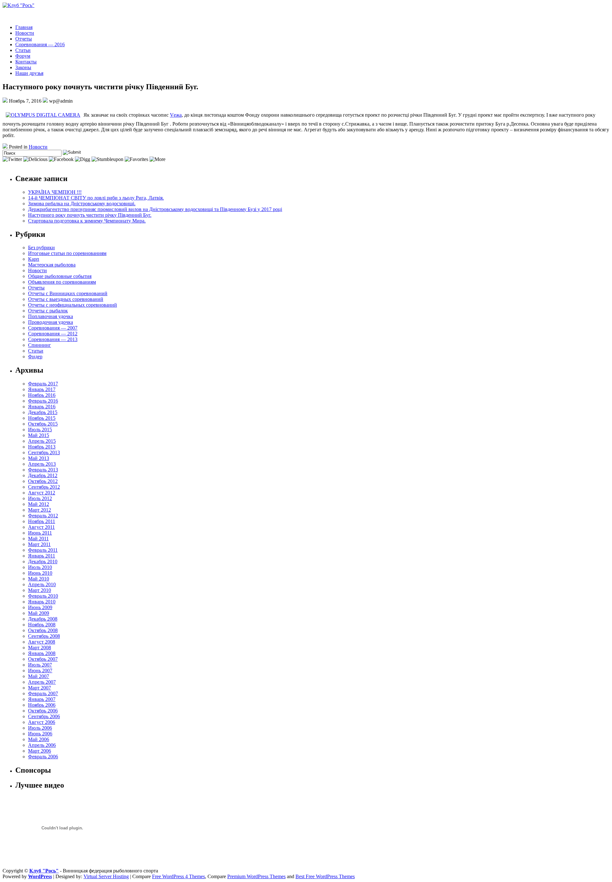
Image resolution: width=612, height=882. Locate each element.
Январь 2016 (41, 406)
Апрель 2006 (42, 745)
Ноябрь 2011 (41, 521)
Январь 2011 (41, 555)
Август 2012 (41, 492)
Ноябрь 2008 (41, 624)
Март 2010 (39, 590)
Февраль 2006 (43, 756)
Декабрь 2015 (42, 412)
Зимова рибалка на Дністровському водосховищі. (81, 203)
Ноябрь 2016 (41, 395)
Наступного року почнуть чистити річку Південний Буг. (89, 215)
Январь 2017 (41, 389)
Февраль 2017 (43, 383)
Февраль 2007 (43, 693)
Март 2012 (39, 510)
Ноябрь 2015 (41, 418)
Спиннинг (39, 345)
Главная (24, 27)
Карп (33, 259)
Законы (23, 67)
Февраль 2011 (43, 550)
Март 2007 (39, 687)
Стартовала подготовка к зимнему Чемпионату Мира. (87, 220)
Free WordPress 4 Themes (178, 876)
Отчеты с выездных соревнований (65, 299)
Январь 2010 (41, 601)
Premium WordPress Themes (256, 876)
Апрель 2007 (42, 682)
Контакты (26, 61)
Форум (22, 56)
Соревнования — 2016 (40, 44)
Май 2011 (38, 538)
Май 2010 (38, 578)
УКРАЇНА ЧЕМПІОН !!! (55, 192)
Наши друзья (29, 73)
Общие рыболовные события (59, 276)
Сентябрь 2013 (44, 452)
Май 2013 (38, 458)
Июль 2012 (40, 498)
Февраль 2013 (43, 469)
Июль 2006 (40, 728)
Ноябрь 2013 (41, 446)
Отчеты (23, 38)
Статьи (23, 50)
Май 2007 (38, 676)
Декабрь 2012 (42, 475)
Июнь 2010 (40, 573)
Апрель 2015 (42, 441)
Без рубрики (41, 247)
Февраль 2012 (43, 515)
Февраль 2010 (43, 596)
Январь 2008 (41, 653)
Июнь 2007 (40, 670)
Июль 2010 (40, 567)
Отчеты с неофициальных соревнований (72, 305)
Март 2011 (39, 544)
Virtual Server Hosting (106, 876)
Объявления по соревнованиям (62, 282)
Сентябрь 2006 (44, 716)
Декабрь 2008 (42, 619)
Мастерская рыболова (52, 264)
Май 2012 (38, 504)
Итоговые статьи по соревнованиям (67, 253)
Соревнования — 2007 (52, 328)
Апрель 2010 (42, 584)
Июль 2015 (40, 429)
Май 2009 (38, 613)
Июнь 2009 (40, 607)
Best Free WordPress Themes (325, 876)
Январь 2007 (41, 699)
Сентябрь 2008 (44, 636)
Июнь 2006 (40, 733)
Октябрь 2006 (43, 710)
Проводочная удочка (50, 322)
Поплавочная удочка (50, 316)
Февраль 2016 (43, 401)
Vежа (176, 115)
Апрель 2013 (42, 464)
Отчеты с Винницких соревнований (67, 293)
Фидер (35, 356)
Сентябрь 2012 (44, 487)
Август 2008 (41, 642)
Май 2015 (38, 435)
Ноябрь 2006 (41, 705)
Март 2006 (39, 751)
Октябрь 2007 (43, 659)
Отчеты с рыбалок (48, 310)
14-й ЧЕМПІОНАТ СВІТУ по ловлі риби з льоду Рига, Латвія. (96, 197)
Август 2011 (41, 527)
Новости (24, 33)
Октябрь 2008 (43, 630)
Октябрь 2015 (43, 423)
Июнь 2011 (40, 533)
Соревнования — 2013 (52, 339)
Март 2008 (39, 647)
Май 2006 (38, 739)
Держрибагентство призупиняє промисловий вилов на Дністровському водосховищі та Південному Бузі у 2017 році (155, 209)
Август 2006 (41, 722)
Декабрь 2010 (42, 561)
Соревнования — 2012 (52, 333)
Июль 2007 (40, 664)
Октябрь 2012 (43, 481)
